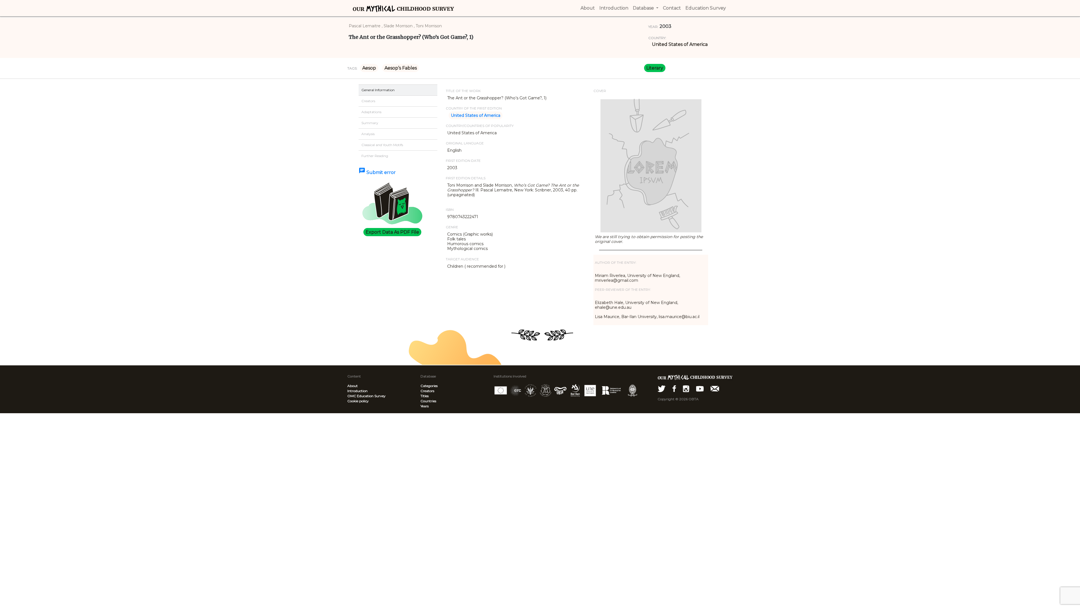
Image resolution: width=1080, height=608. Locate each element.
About (352, 386)
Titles (424, 396)
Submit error (377, 172)
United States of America (680, 44)
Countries (428, 401)
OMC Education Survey (366, 396)
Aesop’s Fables (400, 68)
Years (424, 406)
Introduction (357, 391)
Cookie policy (358, 401)
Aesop (369, 68)
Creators (427, 391)
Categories (429, 386)
